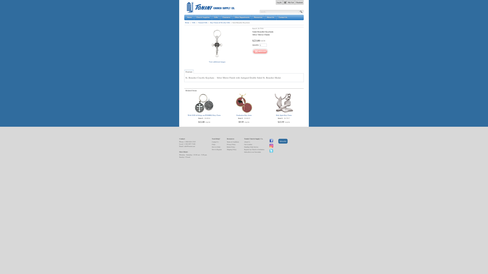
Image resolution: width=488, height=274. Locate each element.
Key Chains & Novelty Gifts (220, 22)
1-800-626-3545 (190, 142)
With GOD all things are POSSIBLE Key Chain (204, 115)
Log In (279, 2)
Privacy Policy (231, 144)
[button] (289, 2)
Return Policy (231, 147)
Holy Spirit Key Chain (284, 115)
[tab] (189, 72)
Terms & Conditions (233, 142)
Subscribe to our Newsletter (252, 152)
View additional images (217, 62)
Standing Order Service (251, 147)
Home (187, 22)
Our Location (248, 144)
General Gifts (203, 22)
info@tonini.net (189, 146)
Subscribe (283, 141)
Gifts (194, 22)
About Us (247, 142)
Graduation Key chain (244, 115)
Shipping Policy (232, 149)
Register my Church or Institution (254, 149)
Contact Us (215, 142)
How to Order (216, 147)
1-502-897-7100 (189, 144)
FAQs (213, 144)
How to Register (217, 149)
